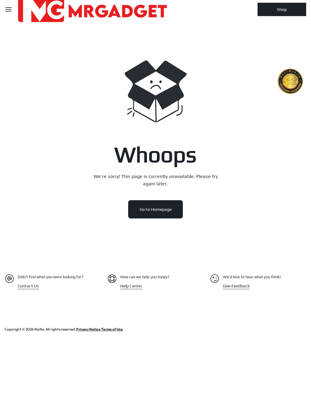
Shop (282, 9)
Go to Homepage (156, 209)
